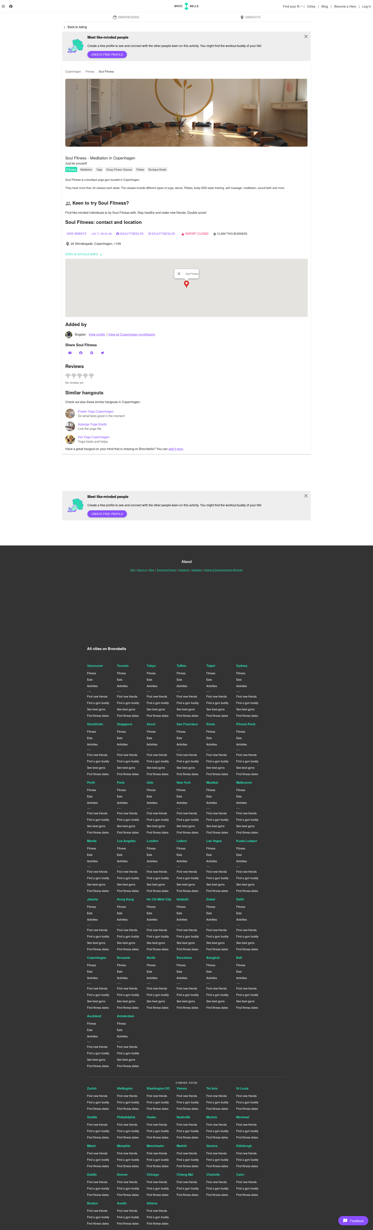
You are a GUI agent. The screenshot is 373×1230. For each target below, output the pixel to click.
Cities (311, 6)
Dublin (92, 1174)
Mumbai (212, 782)
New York (184, 782)
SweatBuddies (125, 17)
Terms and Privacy (166, 569)
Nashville (183, 1117)
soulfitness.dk (132, 233)
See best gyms (96, 709)
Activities (92, 686)
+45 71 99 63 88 (101, 233)
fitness (89, 71)
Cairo (240, 1174)
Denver (122, 1174)
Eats (89, 679)
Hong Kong (125, 899)
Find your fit (293, 6)
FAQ (132, 569)
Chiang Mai (185, 1174)
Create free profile (107, 54)
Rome (210, 724)
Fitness (71, 169)
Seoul (151, 724)
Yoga (99, 169)
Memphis (123, 1145)
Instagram (197, 569)
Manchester (155, 1145)
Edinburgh (244, 1145)
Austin (122, 1203)
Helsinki (182, 899)
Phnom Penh (245, 724)
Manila (92, 841)
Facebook (184, 569)
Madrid (182, 1145)
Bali (239, 957)
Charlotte (213, 1174)
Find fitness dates (98, 716)
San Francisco (187, 724)
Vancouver (95, 665)
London (152, 841)
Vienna (182, 1088)
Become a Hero (345, 6)
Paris (121, 782)
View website (76, 233)
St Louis (242, 1088)
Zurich (92, 1088)
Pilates (140, 169)
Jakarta (92, 899)
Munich (211, 1117)
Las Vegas (214, 841)
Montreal (242, 1117)
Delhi (240, 899)
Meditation (86, 169)
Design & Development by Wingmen (224, 569)
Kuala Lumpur (246, 841)
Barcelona (184, 957)
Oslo (150, 782)
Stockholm (95, 724)
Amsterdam (125, 1016)
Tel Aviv (212, 1088)
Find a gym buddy (98, 703)
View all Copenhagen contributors (131, 334)
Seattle (92, 1117)
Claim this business (230, 233)
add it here (175, 449)
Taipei (210, 665)
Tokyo (151, 665)
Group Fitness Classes (119, 169)
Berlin (151, 957)
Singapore (124, 724)
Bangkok (213, 957)
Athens (152, 1203)
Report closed (194, 233)
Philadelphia (126, 1117)
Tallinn (181, 665)
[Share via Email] (70, 352)
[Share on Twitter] (103, 352)
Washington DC (158, 1088)
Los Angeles (126, 841)
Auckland (94, 1016)
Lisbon (182, 841)
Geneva (212, 1145)
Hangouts (250, 17)
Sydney (242, 665)
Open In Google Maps (84, 254)
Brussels (123, 957)
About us (142, 569)
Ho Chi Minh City (159, 899)
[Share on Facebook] (81, 352)
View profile (97, 334)
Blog (325, 6)
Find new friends (97, 696)
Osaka (151, 1117)
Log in (366, 6)
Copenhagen (96, 957)
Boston (92, 1203)
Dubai (210, 899)
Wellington (125, 1088)
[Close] (179, 273)
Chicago (153, 1174)
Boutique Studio (157, 169)
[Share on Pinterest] (92, 352)
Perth (91, 782)
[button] (186, 113)
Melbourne (244, 782)
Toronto (123, 665)
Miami (91, 1145)
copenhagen (73, 71)
